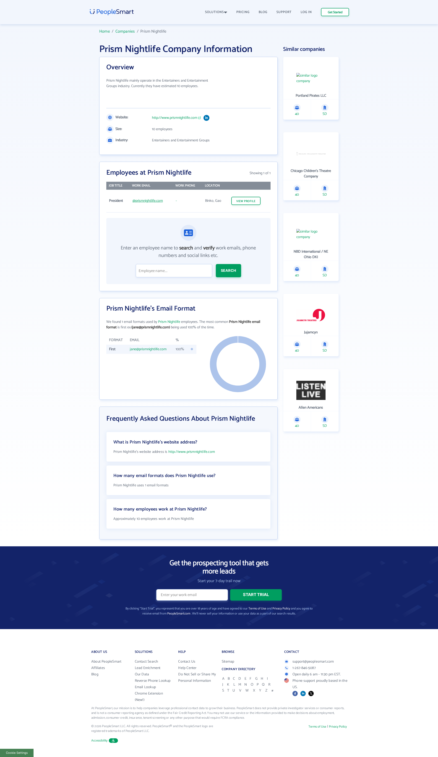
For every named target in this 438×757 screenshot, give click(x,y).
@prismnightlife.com (148, 201)
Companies (125, 31)
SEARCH (228, 270)
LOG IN (306, 12)
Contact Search (146, 661)
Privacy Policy (281, 608)
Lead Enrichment (148, 668)
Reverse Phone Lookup (153, 681)
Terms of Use (257, 608)
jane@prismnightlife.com (148, 349)
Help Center (187, 668)
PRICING (243, 12)
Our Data (142, 674)
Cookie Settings (17, 752)
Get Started (335, 12)
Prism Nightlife (169, 322)
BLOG (263, 12)
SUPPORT (284, 12)
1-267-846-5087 (304, 668)
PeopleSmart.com (178, 613)
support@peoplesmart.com (313, 661)
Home (104, 31)
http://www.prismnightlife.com (174, 118)
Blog (94, 674)
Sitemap (228, 661)
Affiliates (98, 668)
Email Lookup (145, 687)
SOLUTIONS (214, 12)
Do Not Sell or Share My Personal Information (197, 677)
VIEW (246, 201)
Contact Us (186, 661)
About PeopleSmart (106, 661)
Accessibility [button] (99, 740)
